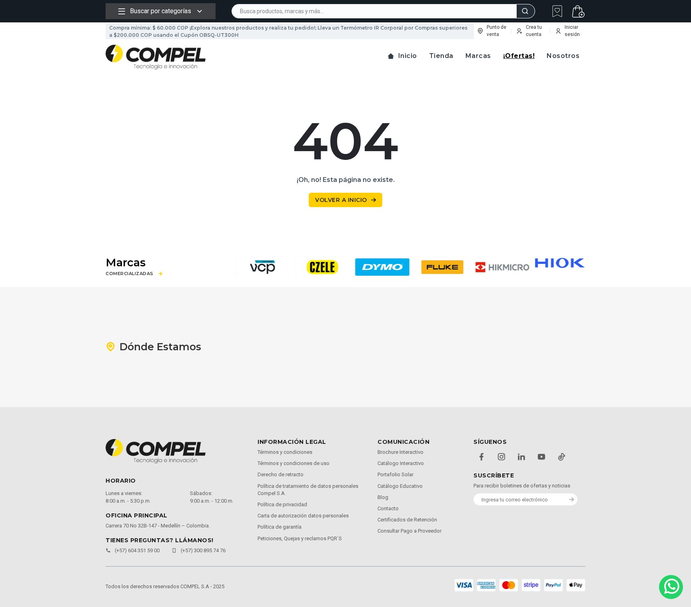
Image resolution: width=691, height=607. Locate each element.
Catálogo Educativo (400, 486)
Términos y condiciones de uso (294, 463)
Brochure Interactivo (400, 452)
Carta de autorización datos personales (303, 516)
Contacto (388, 508)
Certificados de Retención (407, 520)
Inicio (407, 56)
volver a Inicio (341, 200)
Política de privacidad (282, 504)
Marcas (478, 56)
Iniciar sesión (572, 30)
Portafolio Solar (395, 474)
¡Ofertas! (519, 56)
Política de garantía (280, 527)
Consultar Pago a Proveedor (409, 531)
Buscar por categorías (160, 11)
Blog (382, 497)
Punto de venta (496, 30)
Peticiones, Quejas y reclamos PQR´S (300, 538)
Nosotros (563, 56)
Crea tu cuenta (534, 30)
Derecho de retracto (281, 474)
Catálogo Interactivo (400, 463)
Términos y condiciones (285, 452)
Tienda (441, 56)
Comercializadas (130, 274)
